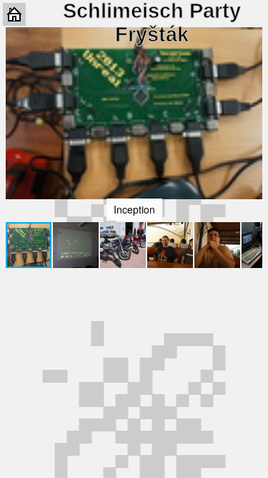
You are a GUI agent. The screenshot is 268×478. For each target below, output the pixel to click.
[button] (249, 113)
